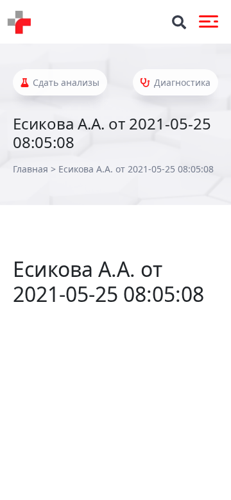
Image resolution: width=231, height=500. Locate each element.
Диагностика (180, 82)
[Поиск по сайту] (179, 22)
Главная (30, 169)
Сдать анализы (64, 82)
